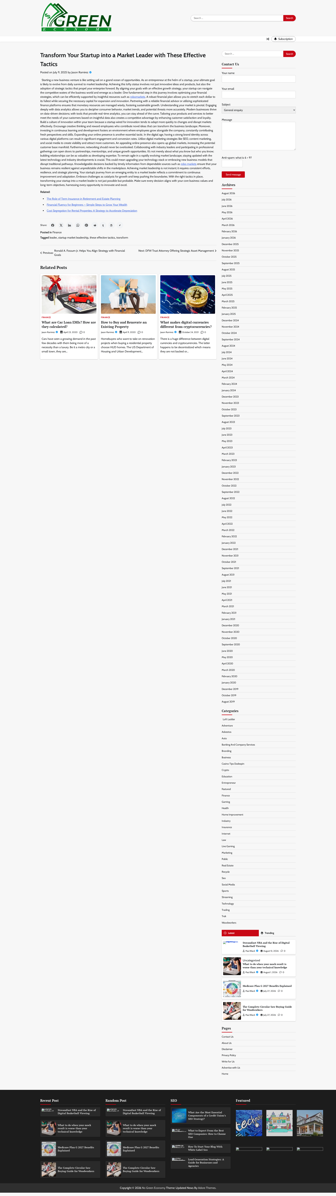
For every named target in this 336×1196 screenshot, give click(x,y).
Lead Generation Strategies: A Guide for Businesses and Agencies (206, 1162)
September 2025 (231, 263)
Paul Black (250, 951)
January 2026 (229, 237)
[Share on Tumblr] (103, 225)
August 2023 (228, 422)
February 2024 (229, 383)
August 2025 (228, 269)
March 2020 (228, 670)
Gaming (226, 801)
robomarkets (137, 96)
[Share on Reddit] (94, 225)
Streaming (227, 897)
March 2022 (228, 530)
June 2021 (227, 587)
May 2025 (227, 288)
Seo (224, 878)
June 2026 (227, 206)
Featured (226, 789)
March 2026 (228, 225)
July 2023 (227, 428)
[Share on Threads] (111, 225)
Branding (226, 751)
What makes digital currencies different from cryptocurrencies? (186, 324)
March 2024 (228, 377)
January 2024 (229, 390)
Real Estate (227, 865)
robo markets (189, 164)
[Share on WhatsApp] (78, 225)
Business (226, 757)
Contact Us (227, 1036)
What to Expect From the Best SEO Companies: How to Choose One (207, 1134)
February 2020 (229, 676)
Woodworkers (229, 922)
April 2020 (227, 663)
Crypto (225, 770)
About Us (227, 1043)
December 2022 (230, 472)
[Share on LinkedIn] (69, 225)
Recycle (226, 871)
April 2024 (227, 371)
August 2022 (228, 498)
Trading (226, 909)
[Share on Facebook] (52, 225)
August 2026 (228, 193)
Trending (269, 933)
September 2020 (231, 644)
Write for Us (228, 1061)
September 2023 (231, 415)
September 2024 (231, 339)
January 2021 (228, 619)
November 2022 (230, 479)
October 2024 (229, 333)
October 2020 (229, 638)
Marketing (227, 852)
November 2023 (230, 402)
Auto (224, 738)
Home (225, 1073)
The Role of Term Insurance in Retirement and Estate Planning (83, 198)
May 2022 (227, 517)
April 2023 (227, 447)
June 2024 (227, 358)
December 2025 (230, 244)
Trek (224, 916)
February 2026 (229, 231)
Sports (225, 890)
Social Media (228, 884)
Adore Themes (207, 1188)
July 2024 (227, 352)
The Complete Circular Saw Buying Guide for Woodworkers (267, 1008)
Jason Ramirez (79, 72)
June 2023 (227, 434)
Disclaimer (227, 1049)
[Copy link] (120, 225)
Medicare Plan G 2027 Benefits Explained (267, 986)
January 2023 (229, 466)
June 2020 (227, 650)
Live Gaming (228, 846)
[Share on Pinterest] (86, 225)
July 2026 (227, 199)
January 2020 (229, 682)
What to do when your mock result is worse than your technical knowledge (265, 965)
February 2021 (229, 612)
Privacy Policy (229, 1055)
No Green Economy (153, 1188)
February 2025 (229, 307)
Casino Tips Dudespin (233, 763)
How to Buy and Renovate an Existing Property (124, 324)
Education (227, 776)
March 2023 (228, 453)
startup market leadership (73, 237)
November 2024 (230, 326)
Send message (233, 174)
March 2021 (228, 606)
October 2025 (229, 256)
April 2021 (227, 600)
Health (225, 808)
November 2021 (230, 555)
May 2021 (227, 593)
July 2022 (226, 504)
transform (122, 237)
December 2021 (230, 549)
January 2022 (229, 542)
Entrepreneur (229, 782)
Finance (57, 232)
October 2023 (229, 409)
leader (53, 237)
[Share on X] (61, 225)
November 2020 (230, 631)
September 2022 (230, 492)
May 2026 (227, 212)
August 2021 (228, 574)
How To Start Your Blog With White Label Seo (205, 1148)
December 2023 (230, 396)
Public (225, 859)
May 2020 (227, 657)
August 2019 (228, 701)
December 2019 (230, 689)
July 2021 (226, 581)
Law (224, 840)
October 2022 (229, 485)
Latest (231, 933)
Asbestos (226, 731)
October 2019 (229, 695)
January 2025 (229, 313)
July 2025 (227, 275)
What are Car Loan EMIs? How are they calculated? (69, 324)
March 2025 (228, 301)
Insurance (227, 827)
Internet (226, 833)
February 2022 (229, 536)
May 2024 (227, 364)
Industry (226, 820)
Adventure (227, 725)
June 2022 (227, 511)
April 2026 (227, 218)
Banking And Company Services (238, 744)
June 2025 (227, 282)
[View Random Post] (267, 39)
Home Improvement (232, 814)
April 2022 (227, 523)
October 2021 (229, 561)
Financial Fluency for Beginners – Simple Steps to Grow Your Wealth (87, 204)
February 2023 (229, 460)
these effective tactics (102, 237)
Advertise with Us (231, 1067)
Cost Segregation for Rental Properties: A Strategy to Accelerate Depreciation (92, 210)
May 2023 (227, 441)
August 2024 (228, 345)
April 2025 (227, 294)
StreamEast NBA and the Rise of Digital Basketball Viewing (266, 944)
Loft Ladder (228, 719)
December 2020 (230, 625)
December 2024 (230, 320)
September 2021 (230, 568)
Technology (228, 903)
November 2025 (230, 250)
